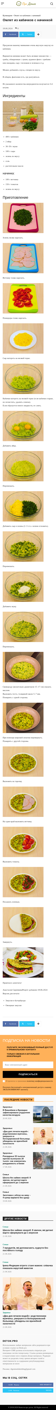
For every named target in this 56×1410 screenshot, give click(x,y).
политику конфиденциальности (40, 1081)
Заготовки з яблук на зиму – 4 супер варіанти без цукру (17, 1196)
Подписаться (28, 1074)
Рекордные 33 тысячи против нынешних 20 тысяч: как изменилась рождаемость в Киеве (14, 1160)
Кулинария (7, 15)
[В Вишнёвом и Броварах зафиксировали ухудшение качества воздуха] (43, 1114)
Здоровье (7, 1107)
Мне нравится (45, 1384)
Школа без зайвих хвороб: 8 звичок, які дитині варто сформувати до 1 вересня (17, 1180)
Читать (48, 1390)
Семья (6, 1174)
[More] (38, 34)
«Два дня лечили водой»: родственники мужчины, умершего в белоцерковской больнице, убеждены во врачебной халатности (16, 1137)
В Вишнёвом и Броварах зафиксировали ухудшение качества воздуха (16, 1112)
